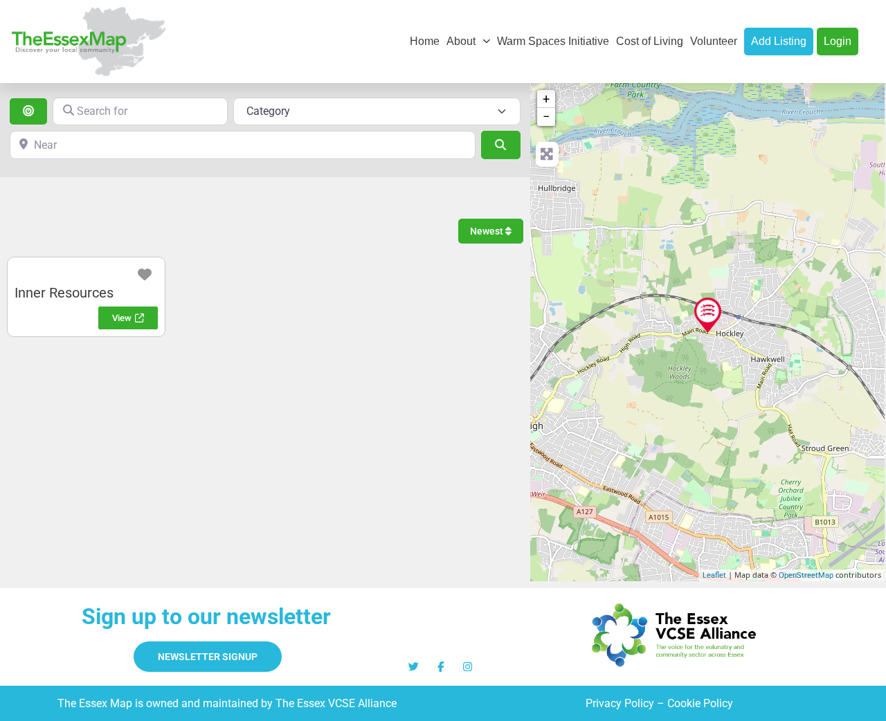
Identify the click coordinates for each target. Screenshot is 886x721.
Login (837, 41)
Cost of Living (649, 41)
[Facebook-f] (440, 666)
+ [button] (546, 98)
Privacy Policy (620, 703)
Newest (487, 231)
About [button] (461, 41)
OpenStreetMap (806, 575)
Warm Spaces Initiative (553, 41)
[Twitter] (413, 666)
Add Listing (778, 41)
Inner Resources (64, 292)
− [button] (546, 116)
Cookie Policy (700, 703)
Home (425, 41)
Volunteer (713, 41)
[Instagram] (467, 666)
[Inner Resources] (707, 315)
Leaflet (714, 575)
